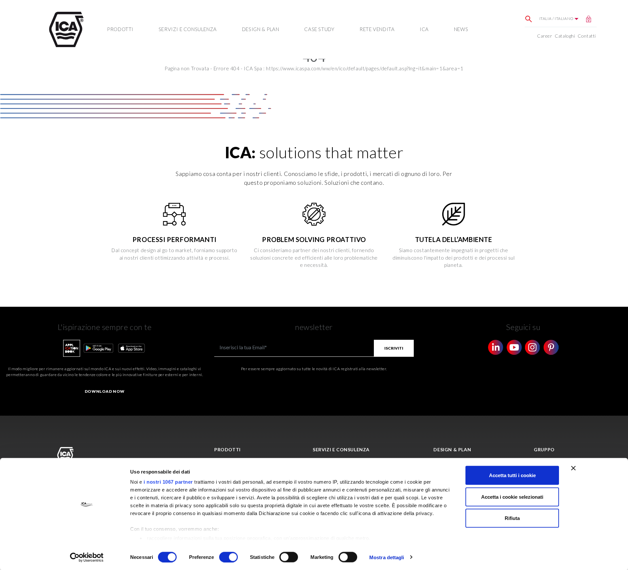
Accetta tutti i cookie (512, 475)
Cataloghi (565, 36)
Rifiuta (512, 518)
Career (544, 36)
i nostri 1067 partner (168, 482)
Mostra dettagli (386, 557)
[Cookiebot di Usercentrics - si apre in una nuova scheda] (86, 557)
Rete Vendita (376, 29)
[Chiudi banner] (573, 468)
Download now (105, 391)
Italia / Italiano (557, 18)
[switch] (228, 557)
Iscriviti (393, 348)
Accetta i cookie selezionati (512, 496)
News (461, 29)
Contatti (587, 36)
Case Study (319, 29)
